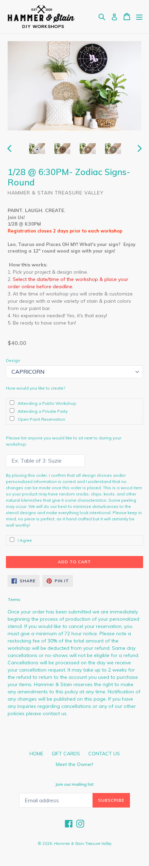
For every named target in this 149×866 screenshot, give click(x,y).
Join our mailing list (74, 784)
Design (13, 360)
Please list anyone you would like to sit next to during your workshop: (63, 441)
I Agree (25, 540)
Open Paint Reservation (41, 419)
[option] (37, 148)
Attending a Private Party (43, 411)
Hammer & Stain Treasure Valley (83, 843)
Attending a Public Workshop (47, 403)
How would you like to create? (35, 388)
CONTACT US (104, 753)
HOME (36, 753)
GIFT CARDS (66, 753)
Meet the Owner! (74, 764)
